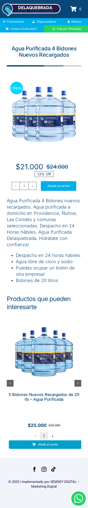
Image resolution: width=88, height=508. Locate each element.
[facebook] (34, 469)
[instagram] (44, 469)
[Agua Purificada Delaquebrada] (31, 5)
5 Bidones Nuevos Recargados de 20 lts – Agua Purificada (44, 397)
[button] (10, 383)
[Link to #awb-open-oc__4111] (73, 9)
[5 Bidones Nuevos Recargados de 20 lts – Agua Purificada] (44, 317)
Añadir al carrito (58, 186)
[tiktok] (53, 469)
